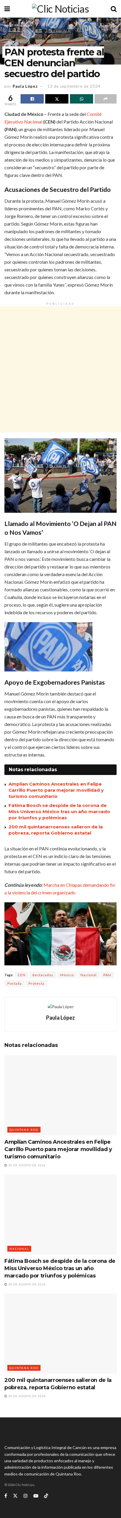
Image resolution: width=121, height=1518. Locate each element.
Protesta (36, 983)
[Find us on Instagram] (25, 1495)
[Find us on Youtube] (35, 1495)
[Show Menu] (7, 9)
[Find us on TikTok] (46, 1496)
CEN (22, 975)
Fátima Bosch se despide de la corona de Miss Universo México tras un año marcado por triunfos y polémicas (59, 811)
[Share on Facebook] (32, 99)
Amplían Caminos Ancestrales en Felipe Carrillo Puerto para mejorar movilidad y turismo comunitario (56, 790)
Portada (14, 983)
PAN (107, 975)
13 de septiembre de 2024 (73, 86)
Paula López (25, 86)
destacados (42, 975)
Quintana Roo (23, 1129)
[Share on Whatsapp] (81, 99)
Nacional (24, 25)
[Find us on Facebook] (5, 1495)
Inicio (8, 25)
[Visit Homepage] (60, 9)
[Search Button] (114, 9)
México (67, 975)
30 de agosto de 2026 (26, 1165)
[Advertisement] (60, 369)
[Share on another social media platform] (106, 99)
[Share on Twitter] (56, 99)
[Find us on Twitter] (15, 1495)
